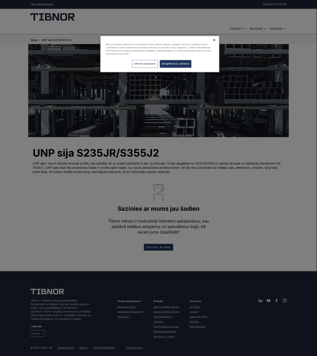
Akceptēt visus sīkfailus (175, 63)
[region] (159, 54)
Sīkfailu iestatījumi (145, 63)
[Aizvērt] (214, 40)
